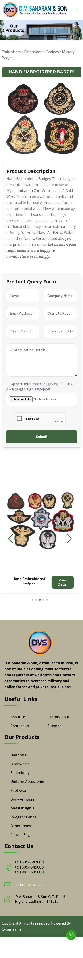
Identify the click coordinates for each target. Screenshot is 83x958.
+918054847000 (29, 862)
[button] (69, 538)
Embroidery (11, 51)
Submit (41, 437)
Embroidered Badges (41, 51)
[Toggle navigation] (75, 10)
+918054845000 (29, 867)
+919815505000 (29, 872)
